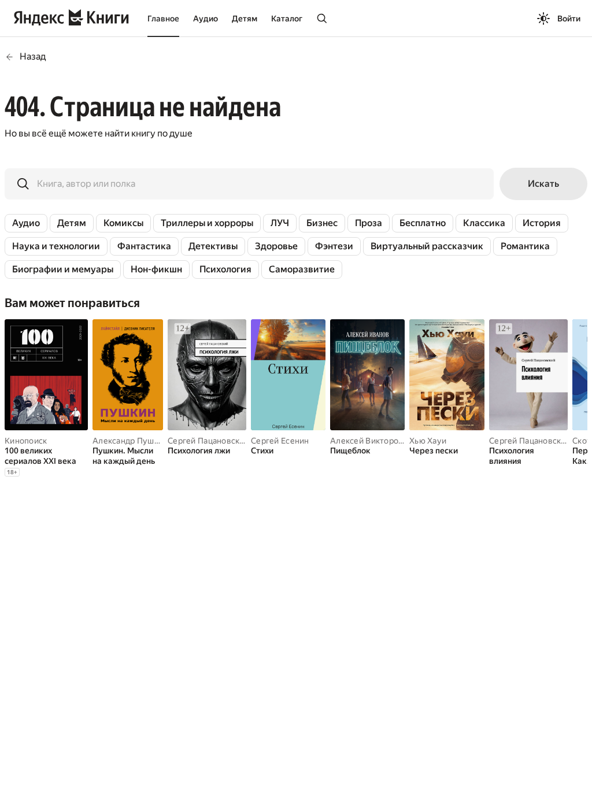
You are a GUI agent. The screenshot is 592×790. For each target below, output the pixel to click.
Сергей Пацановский (208, 440)
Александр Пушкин (130, 440)
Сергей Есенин (280, 440)
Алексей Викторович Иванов (387, 440)
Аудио (205, 18)
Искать (543, 183)
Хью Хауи (427, 440)
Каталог (286, 18)
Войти (568, 18)
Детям (244, 18)
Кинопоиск (26, 440)
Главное (163, 18)
